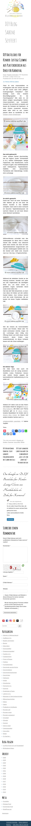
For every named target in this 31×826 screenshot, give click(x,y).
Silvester (5, 720)
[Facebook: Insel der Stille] (7, 621)
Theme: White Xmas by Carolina (20, 825)
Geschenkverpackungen (10, 672)
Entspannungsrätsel (8, 651)
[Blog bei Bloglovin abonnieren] (17, 621)
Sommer (5, 723)
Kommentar (6, 545)
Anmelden (6, 801)
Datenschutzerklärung (11, 822)
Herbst (5, 680)
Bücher (5, 643)
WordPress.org (7, 809)
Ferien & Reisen (7, 659)
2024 (4, 763)
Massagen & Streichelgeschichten (12, 696)
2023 (4, 765)
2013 (4, 792)
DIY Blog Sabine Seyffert (11, 32)
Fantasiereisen (7, 656)
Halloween (6, 678)
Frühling (5, 662)
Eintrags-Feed (7, 804)
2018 (4, 779)
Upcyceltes (17, 442)
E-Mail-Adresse (8, 582)
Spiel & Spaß (7, 725)
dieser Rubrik (23, 411)
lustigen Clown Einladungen (12, 114)
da (23, 417)
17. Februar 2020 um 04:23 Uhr (15, 503)
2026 (4, 757)
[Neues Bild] (23, 565)
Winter (22, 442)
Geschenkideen (7, 670)
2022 (4, 768)
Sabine (17, 81)
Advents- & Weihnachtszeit (10, 635)
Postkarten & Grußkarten (10, 707)
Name (5, 576)
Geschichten (6, 675)
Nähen (5, 702)
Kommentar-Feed (8, 806)
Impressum (5, 813)
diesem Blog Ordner (10, 415)
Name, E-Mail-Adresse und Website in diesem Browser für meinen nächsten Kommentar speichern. (14, 597)
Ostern (5, 704)
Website (5, 588)
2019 (4, 776)
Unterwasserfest (7, 728)
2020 (4, 773)
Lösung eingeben (8, 572)
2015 (4, 786)
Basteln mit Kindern (12, 75)
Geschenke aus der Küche (10, 667)
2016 (4, 784)
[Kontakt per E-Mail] (21, 621)
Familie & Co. (7, 654)
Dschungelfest (7, 648)
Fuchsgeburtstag (7, 664)
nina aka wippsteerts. (16, 501)
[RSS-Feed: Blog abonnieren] (14, 621)
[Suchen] (19, 625)
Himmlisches (6, 683)
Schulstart (6, 717)
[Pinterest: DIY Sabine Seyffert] (3, 621)
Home (4, 75)
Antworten (10, 519)
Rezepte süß (6, 709)
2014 (4, 789)
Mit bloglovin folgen (8, 748)
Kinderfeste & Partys (9, 691)
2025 (4, 760)
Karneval (10, 442)
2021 (4, 771)
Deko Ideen (6, 646)
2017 (4, 781)
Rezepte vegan (7, 712)
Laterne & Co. (7, 693)
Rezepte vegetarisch (9, 715)
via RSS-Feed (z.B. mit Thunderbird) (13, 745)
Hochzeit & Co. (7, 686)
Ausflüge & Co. (7, 638)
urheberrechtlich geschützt (11, 421)
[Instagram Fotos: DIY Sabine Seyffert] (10, 621)
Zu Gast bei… (7, 736)
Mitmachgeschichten (9, 699)
